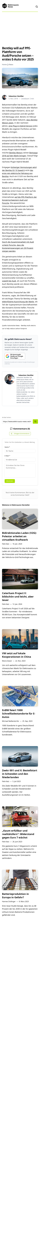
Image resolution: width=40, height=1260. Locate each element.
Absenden (9, 481)
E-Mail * (7, 456)
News (11, 64)
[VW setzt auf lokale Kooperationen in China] (20, 639)
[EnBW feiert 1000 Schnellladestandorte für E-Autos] (20, 696)
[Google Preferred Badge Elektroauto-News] (15, 356)
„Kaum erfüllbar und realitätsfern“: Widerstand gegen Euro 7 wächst (18, 834)
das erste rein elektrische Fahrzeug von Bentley (17, 173)
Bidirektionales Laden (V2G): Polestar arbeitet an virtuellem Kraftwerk (19, 536)
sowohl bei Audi (9, 281)
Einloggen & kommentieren (21, 433)
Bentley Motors (16, 152)
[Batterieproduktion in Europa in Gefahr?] (20, 880)
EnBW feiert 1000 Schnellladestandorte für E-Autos (18, 713)
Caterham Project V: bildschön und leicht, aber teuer (18, 596)
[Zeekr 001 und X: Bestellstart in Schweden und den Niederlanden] (20, 756)
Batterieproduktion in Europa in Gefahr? (15, 895)
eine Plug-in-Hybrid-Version (21, 126)
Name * (7, 447)
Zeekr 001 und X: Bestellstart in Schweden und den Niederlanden (19, 774)
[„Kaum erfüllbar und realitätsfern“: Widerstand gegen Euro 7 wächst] (20, 816)
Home (4, 64)
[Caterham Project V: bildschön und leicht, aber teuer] (20, 579)
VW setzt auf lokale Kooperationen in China (16, 655)
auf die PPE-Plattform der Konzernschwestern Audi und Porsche (19, 200)
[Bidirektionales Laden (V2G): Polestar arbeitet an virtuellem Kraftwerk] (20, 519)
